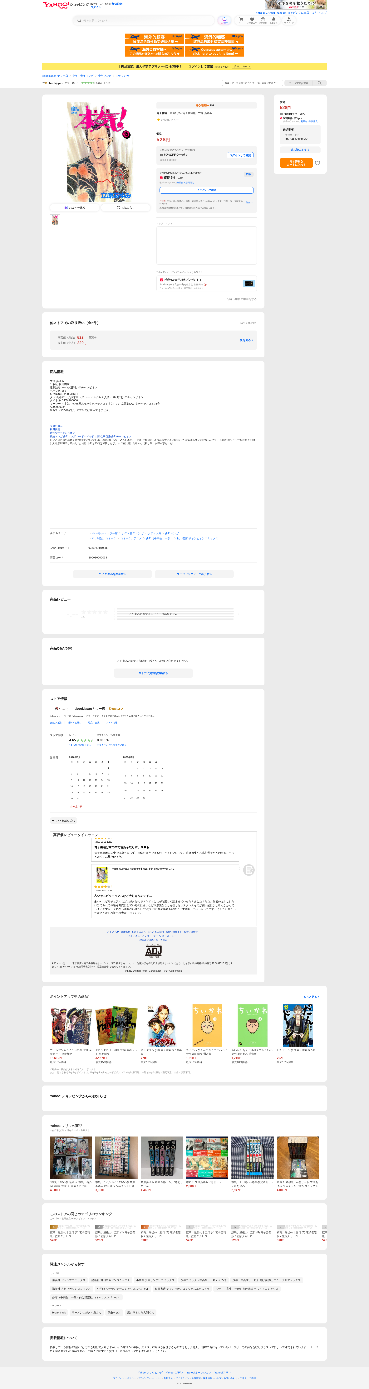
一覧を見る (244, 340)
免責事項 (196, 1378)
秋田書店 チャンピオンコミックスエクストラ (182, 1288)
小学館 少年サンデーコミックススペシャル (123, 1288)
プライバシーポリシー (124, 1378)
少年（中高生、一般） (159, 538)
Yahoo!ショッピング (150, 1372)
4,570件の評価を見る (80, 744)
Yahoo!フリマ (222, 1372)
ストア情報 (111, 722)
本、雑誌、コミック (104, 538)
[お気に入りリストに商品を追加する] (317, 163)
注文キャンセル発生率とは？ (112, 744)
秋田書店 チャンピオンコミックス (197, 538)
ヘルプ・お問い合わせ (226, 1378)
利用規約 (168, 1378)
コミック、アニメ (131, 538)
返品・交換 (94, 722)
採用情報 (207, 1378)
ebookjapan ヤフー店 (55, 75)
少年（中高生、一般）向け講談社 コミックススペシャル (86, 1297)
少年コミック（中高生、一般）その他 (203, 1280)
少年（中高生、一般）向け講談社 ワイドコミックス (247, 1288)
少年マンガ (104, 75)
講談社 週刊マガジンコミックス (110, 1280)
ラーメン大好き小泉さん (86, 1312)
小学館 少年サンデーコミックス (155, 1280)
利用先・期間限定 (185, 182)
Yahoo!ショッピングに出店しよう (296, 12)
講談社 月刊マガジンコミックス (71, 1288)
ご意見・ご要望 (248, 1378)
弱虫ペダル (114, 1312)
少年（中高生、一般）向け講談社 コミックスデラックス (267, 1280)
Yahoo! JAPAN (265, 12)
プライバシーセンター (149, 1378)
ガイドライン (182, 1378)
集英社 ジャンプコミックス (68, 1280)
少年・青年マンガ (83, 75)
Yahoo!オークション (199, 1372)
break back (59, 1312)
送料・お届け (75, 722)
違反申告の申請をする (243, 299)
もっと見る (310, 996)
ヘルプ (323, 12)
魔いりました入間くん (140, 1312)
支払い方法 (56, 722)
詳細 (248, 202)
